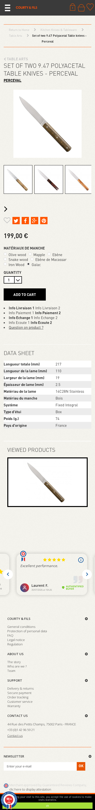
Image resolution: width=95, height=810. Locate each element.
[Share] (25, 220)
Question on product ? (26, 327)
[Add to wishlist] (7, 221)
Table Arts (17, 58)
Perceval (12, 80)
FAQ (10, 635)
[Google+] (34, 220)
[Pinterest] (44, 220)
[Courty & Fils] (26, 7)
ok (47, 805)
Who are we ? (17, 666)
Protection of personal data (27, 631)
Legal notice (16, 640)
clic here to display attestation (30, 789)
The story (14, 662)
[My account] (72, 7)
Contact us (17, 715)
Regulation (15, 644)
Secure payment (19, 693)
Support (14, 680)
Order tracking (17, 697)
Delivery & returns (20, 688)
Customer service (20, 701)
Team (11, 670)
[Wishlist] (90, 7)
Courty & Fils (18, 618)
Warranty (13, 706)
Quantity (12, 272)
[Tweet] (16, 220)
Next (7, 209)
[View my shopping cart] (81, 7)
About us (15, 654)
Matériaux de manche (25, 248)
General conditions (21, 626)
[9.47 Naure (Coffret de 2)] (18, 179)
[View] (47, 482)
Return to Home (19, 30)
